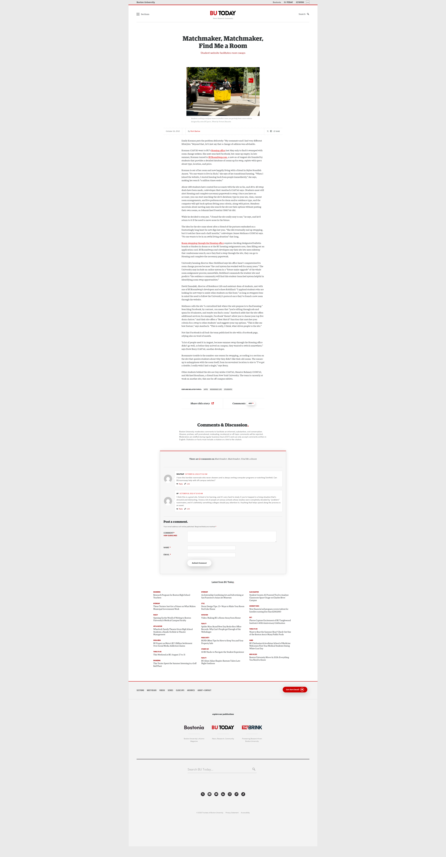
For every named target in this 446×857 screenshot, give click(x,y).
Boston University (146, 2)
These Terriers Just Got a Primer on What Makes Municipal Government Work (174, 607)
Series (170, 690)
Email (167, 555)
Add (250, 403)
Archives (191, 690)
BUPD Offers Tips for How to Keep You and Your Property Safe (222, 642)
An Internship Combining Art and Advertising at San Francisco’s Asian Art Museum (222, 596)
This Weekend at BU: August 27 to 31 (169, 655)
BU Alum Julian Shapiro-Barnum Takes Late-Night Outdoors (221, 662)
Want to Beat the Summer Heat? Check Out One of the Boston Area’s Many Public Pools (270, 633)
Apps (206, 389)
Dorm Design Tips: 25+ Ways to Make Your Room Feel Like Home (222, 607)
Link (188, 484)
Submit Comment (199, 563)
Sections (140, 690)
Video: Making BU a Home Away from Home (221, 618)
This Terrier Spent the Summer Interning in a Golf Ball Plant (175, 664)
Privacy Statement (232, 813)
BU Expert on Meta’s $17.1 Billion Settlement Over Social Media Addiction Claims (172, 644)
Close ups (180, 690)
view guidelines (170, 535)
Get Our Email (292, 689)
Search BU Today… (200, 769)
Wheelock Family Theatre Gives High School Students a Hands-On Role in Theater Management (173, 632)
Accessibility (245, 813)
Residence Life (216, 389)
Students (228, 389)
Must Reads (152, 690)
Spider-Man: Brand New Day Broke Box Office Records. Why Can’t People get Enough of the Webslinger (221, 629)
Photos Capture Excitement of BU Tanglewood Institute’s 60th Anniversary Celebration (270, 621)
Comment (170, 534)
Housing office (218, 150)
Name (167, 548)
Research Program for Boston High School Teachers (171, 596)
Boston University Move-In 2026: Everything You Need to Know (269, 658)
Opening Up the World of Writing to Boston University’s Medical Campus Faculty (172, 619)
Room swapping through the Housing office (203, 242)
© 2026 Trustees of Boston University (209, 813)
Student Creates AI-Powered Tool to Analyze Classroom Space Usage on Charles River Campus (269, 597)
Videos (162, 690)
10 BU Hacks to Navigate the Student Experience (222, 652)
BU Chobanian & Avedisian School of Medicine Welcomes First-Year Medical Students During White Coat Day (269, 646)
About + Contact (204, 690)
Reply (181, 484)
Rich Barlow (195, 131)
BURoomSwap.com (217, 157)
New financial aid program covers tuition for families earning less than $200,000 (268, 610)
